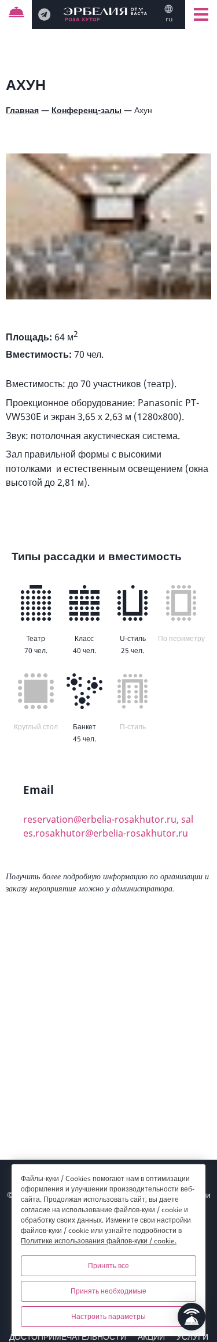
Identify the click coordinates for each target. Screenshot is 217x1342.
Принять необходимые (108, 1291)
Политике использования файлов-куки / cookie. (98, 1241)
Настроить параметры (108, 1316)
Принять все (108, 1265)
